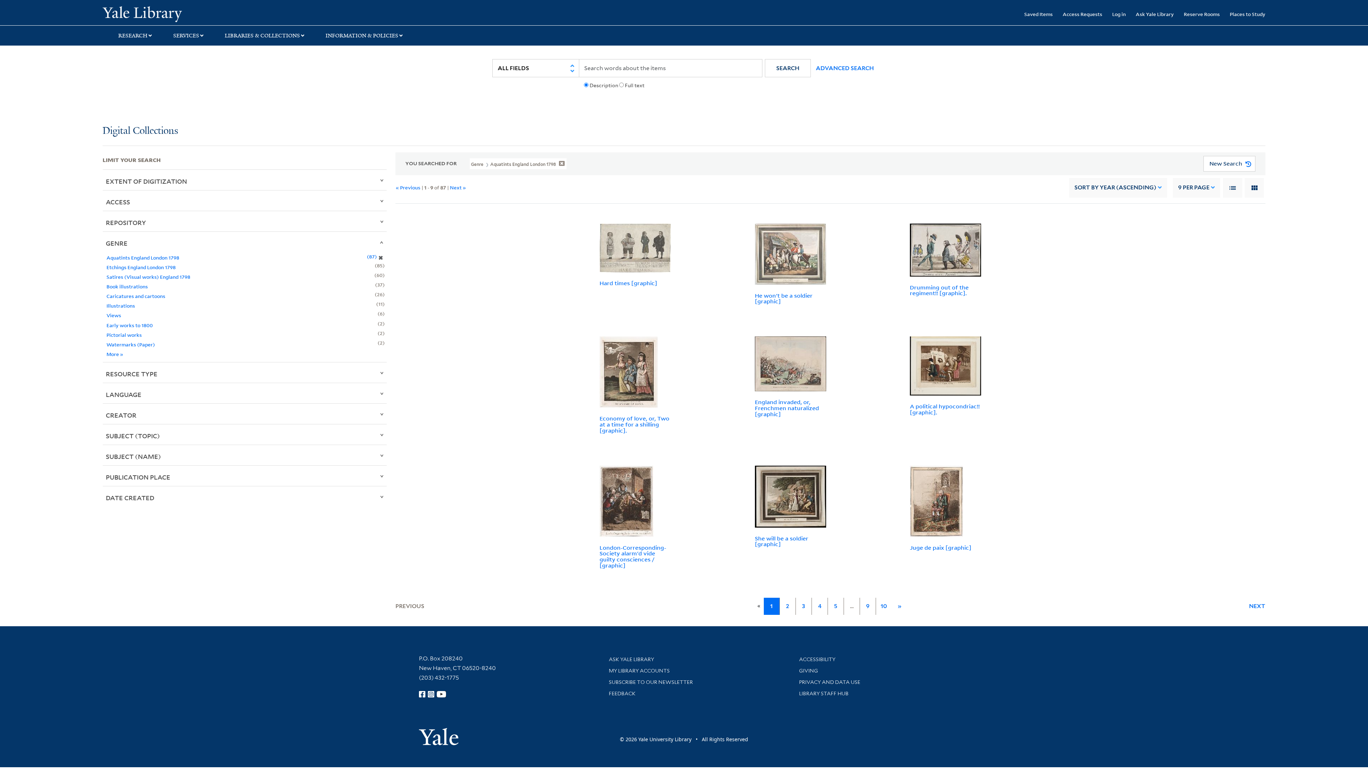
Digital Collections (140, 131)
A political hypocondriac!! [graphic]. (945, 409)
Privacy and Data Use (829, 682)
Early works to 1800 (130, 325)
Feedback (622, 693)
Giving (808, 671)
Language (123, 394)
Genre (117, 243)
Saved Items (1038, 14)
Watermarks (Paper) (131, 344)
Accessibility (817, 659)
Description (604, 85)
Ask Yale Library (1155, 14)
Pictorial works (124, 334)
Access (118, 202)
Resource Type (131, 374)
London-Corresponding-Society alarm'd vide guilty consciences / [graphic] (633, 556)
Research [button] (132, 35)
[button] (788, 68)
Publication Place (138, 477)
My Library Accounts (639, 671)
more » (115, 354)
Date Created (130, 497)
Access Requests (1082, 14)
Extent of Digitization (146, 181)
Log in (1119, 14)
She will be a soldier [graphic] (781, 541)
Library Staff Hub (824, 693)
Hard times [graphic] (628, 283)
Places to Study (1247, 14)
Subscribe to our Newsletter (651, 682)
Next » (458, 187)
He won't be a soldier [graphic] (784, 298)
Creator (121, 415)
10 (884, 606)
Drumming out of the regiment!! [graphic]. (939, 290)
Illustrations (121, 305)
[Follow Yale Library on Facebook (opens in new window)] (422, 694)
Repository (126, 222)
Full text (634, 85)
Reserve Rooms (1202, 14)
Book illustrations (127, 286)
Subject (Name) (133, 456)
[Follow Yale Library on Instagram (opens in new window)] (431, 694)
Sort (1115, 187)
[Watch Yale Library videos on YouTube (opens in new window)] (441, 694)
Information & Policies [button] (362, 35)
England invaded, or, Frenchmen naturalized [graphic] (787, 408)
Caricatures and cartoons (136, 296)
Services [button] (186, 35)
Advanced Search (845, 68)
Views (114, 315)
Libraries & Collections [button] (262, 35)
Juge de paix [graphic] (940, 547)
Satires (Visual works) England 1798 (148, 276)
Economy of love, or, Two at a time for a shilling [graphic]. (634, 424)
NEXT (1257, 606)
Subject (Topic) (133, 435)
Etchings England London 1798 (141, 267)
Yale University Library (190, 13)
